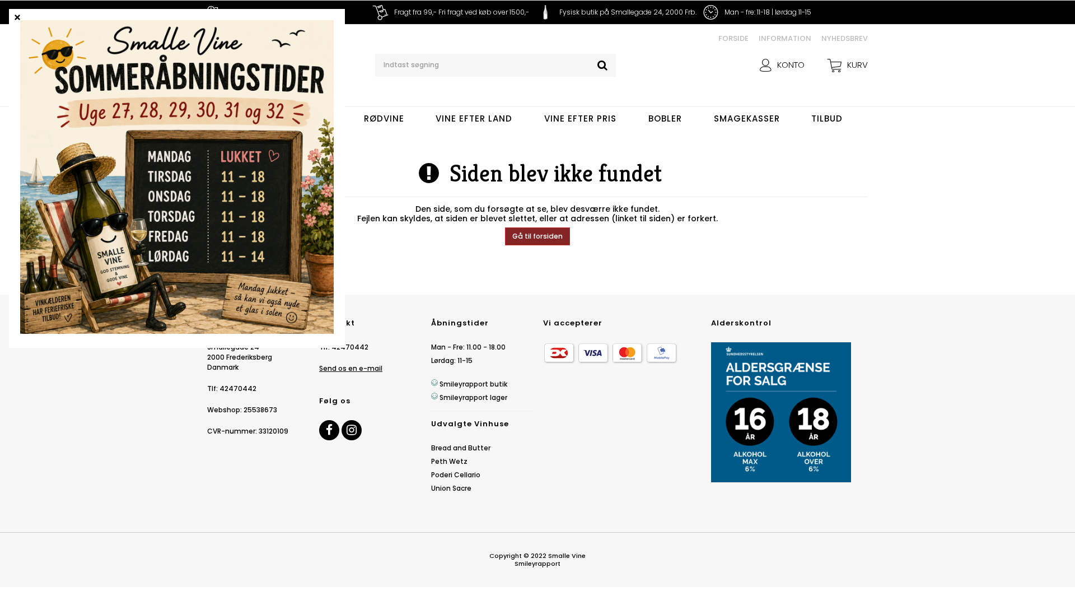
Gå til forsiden (537, 236)
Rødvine (384, 118)
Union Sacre (451, 488)
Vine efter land (474, 118)
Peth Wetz (449, 461)
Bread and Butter (460, 448)
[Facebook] (329, 430)
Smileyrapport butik (473, 384)
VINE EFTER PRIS (580, 118)
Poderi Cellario (455, 475)
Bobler (665, 118)
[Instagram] (352, 430)
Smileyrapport (537, 563)
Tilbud (827, 118)
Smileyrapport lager (473, 397)
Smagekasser (747, 118)
